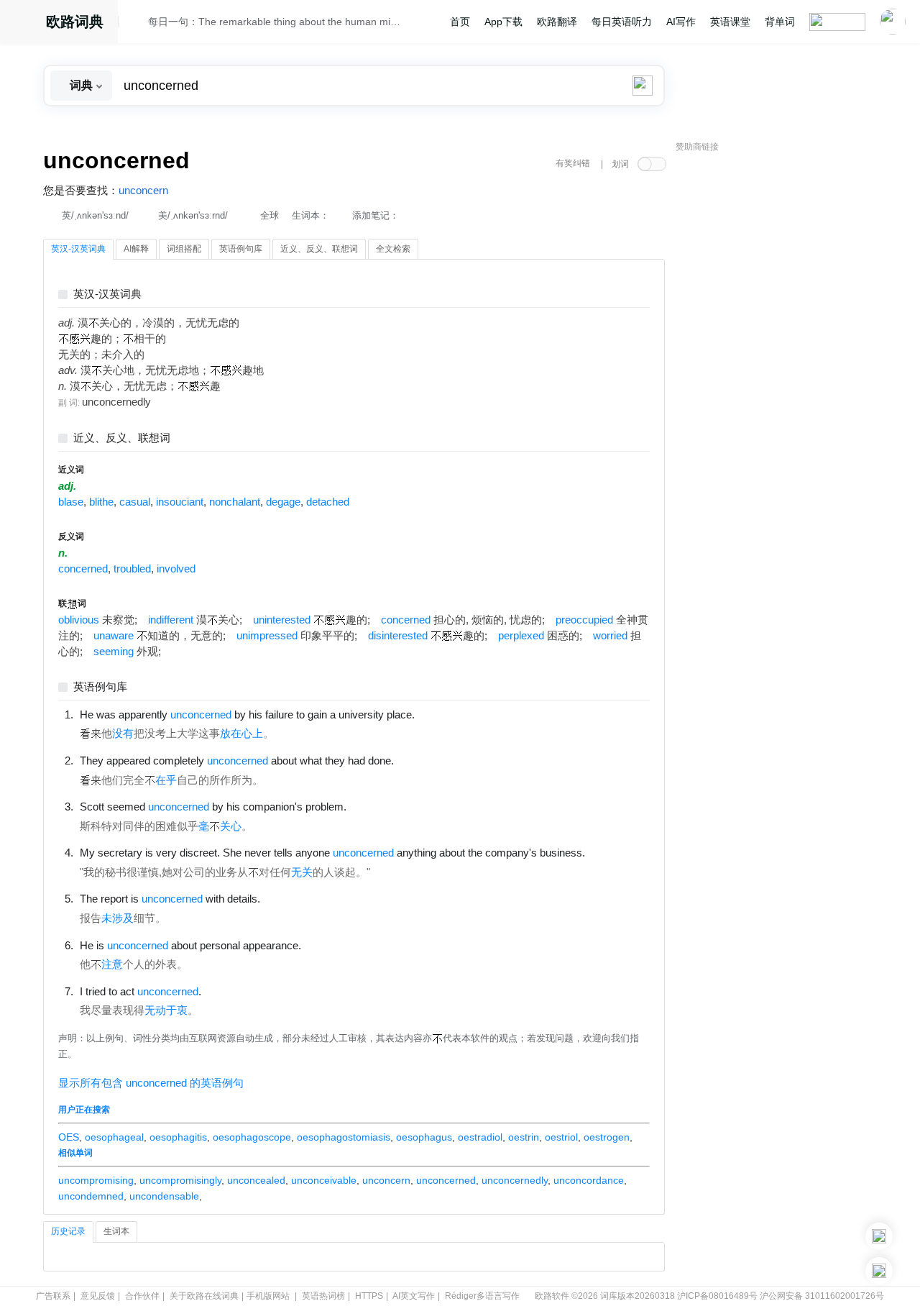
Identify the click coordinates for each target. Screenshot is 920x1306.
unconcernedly (515, 1180)
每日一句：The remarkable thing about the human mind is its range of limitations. (274, 21)
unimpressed (267, 635)
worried (610, 635)
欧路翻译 (557, 21)
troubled (132, 569)
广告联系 (53, 1296)
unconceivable (323, 1180)
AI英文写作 (413, 1296)
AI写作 (681, 21)
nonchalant (234, 502)
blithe (101, 502)
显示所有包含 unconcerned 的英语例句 (151, 1083)
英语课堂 (730, 21)
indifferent (170, 620)
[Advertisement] (783, 377)
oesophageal (114, 1137)
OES (68, 1137)
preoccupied (584, 620)
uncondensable (164, 1196)
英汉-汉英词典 (107, 294)
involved (176, 569)
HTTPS (369, 1296)
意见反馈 (97, 1296)
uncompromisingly (180, 1180)
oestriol (561, 1137)
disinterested (398, 635)
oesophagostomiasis (343, 1137)
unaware (113, 635)
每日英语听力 (622, 21)
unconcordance (588, 1180)
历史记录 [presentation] (68, 1231)
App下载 (503, 21)
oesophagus (424, 1137)
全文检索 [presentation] (393, 249)
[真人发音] (439, 714)
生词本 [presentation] (116, 1231)
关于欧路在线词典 (204, 1296)
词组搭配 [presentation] (184, 249)
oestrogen (607, 1137)
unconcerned (446, 1180)
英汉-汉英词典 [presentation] (78, 249)
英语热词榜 (323, 1296)
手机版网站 (268, 1296)
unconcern (143, 190)
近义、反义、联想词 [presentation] (319, 249)
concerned (83, 569)
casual (134, 502)
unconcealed (256, 1180)
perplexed (521, 635)
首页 (460, 21)
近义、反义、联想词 (121, 438)
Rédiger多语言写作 (482, 1296)
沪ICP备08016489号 (717, 1296)
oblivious (78, 620)
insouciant (179, 502)
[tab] (78, 249)
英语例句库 (100, 687)
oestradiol (480, 1137)
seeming (113, 651)
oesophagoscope (252, 1137)
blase (70, 502)
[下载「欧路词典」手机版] (879, 1236)
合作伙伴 (142, 1296)
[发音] (137, 24)
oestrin (523, 1137)
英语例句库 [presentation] (240, 249)
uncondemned (91, 1196)
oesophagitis (178, 1137)
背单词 (780, 21)
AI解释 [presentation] (136, 249)
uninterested (281, 620)
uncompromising (96, 1180)
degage (283, 502)
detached (327, 502)
